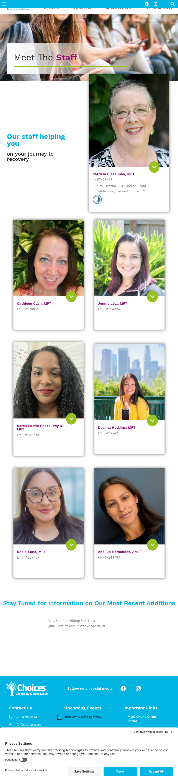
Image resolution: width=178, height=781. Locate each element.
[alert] (85, 717)
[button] (3, 4)
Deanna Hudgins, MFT (116, 427)
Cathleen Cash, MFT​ (34, 303)
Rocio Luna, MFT (31, 552)
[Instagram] (156, 4)
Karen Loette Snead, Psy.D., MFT (40, 427)
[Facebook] (147, 4)
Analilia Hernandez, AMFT (120, 552)
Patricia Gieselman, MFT (114, 174)
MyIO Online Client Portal (142, 719)
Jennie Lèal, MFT (112, 303)
